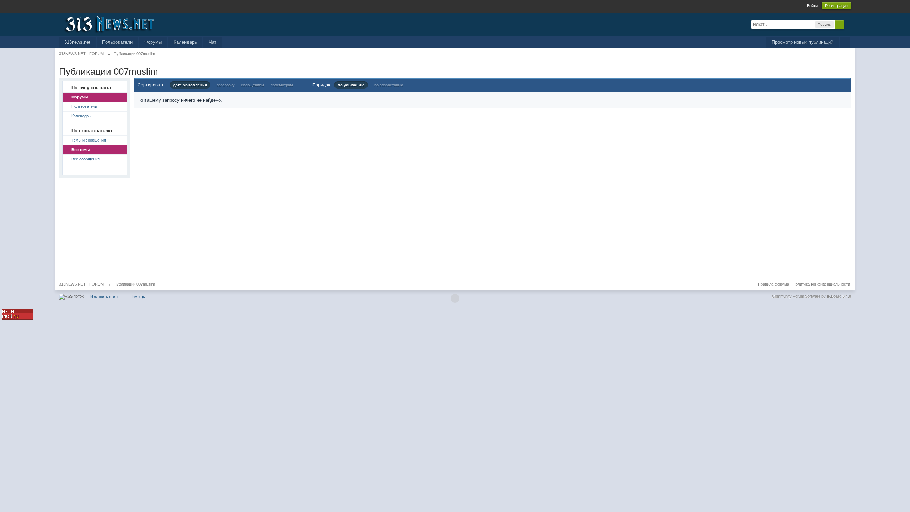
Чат (212, 42)
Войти (812, 6)
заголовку (226, 85)
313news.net (77, 42)
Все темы (80, 150)
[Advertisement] (272, 228)
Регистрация (836, 6)
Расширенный (848, 24)
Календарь (185, 42)
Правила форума (773, 284)
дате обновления (190, 85)
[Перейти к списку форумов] (122, 23)
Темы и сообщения (88, 140)
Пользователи (117, 42)
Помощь (137, 296)
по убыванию (351, 85)
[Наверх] (455, 298)
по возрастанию (388, 85)
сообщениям (252, 85)
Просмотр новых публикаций (802, 42)
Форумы (153, 42)
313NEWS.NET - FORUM (81, 284)
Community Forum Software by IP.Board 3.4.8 (811, 296)
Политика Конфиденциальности (821, 284)
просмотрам (282, 85)
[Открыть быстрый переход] (845, 42)
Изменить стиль (104, 296)
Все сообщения (85, 159)
